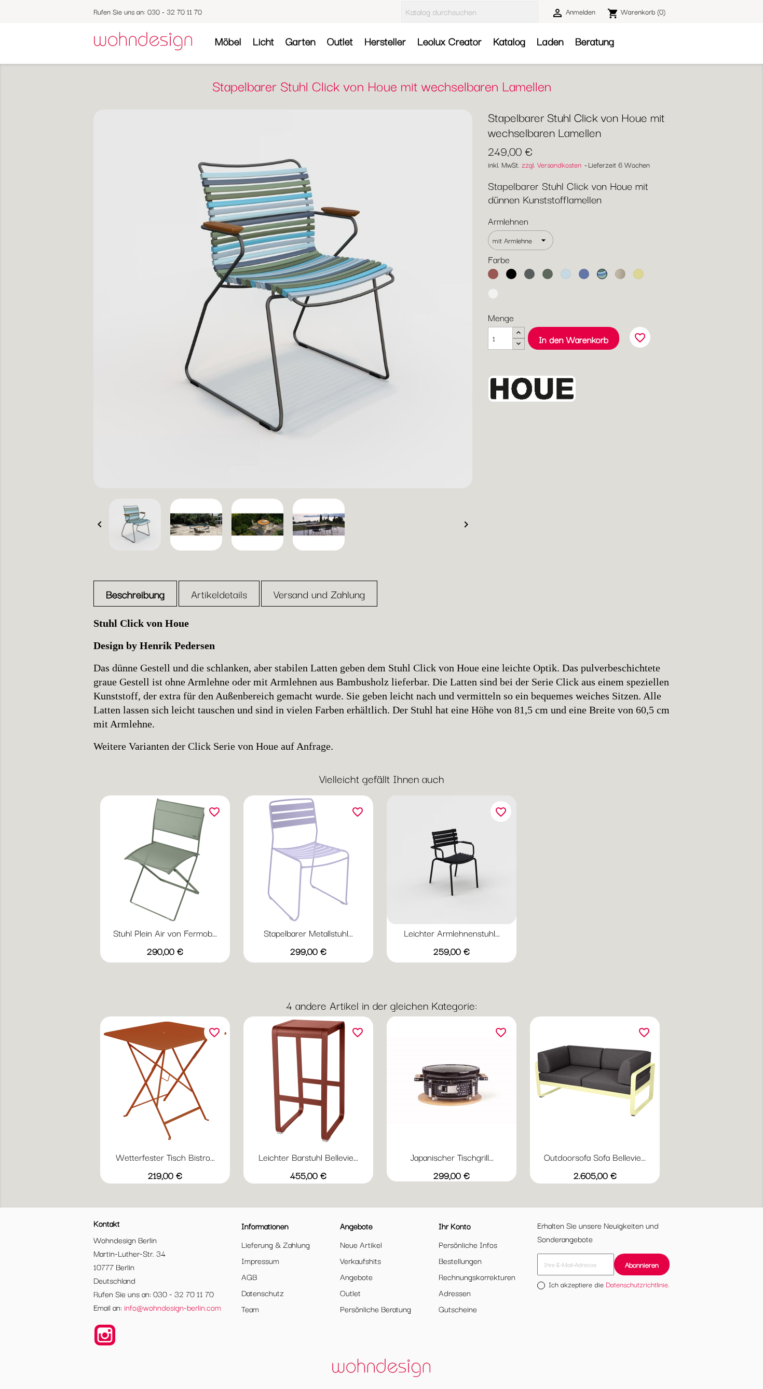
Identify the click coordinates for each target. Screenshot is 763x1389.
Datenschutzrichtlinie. (638, 1284)
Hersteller (385, 41)
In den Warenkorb (573, 339)
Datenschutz (262, 1292)
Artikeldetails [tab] (219, 594)
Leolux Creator (449, 41)
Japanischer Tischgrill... (452, 1157)
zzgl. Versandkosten (551, 164)
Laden (550, 41)
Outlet (340, 41)
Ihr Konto (455, 1225)
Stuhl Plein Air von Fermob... (165, 933)
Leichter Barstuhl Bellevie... (308, 1157)
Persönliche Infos (468, 1244)
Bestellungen (460, 1260)
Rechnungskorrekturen (477, 1276)
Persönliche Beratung (375, 1308)
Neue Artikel (361, 1244)
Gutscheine (458, 1308)
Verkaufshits (360, 1260)
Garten (300, 41)
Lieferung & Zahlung (275, 1244)
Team (250, 1308)
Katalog (509, 41)
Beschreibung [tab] (135, 594)
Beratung (594, 41)
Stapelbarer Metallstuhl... (308, 933)
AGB (249, 1276)
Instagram (104, 1335)
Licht (263, 41)
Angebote (356, 1276)
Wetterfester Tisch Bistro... (165, 1157)
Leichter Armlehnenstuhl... (452, 933)
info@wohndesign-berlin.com (172, 1307)
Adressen (455, 1292)
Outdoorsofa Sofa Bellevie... (595, 1157)
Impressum (260, 1260)
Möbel (228, 41)
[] (533, 12)
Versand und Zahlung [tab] (319, 594)
